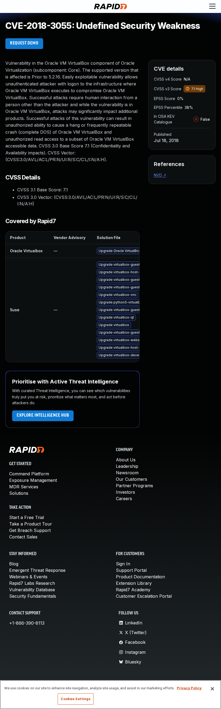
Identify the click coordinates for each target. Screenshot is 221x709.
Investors (125, 492)
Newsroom (127, 472)
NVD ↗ (160, 175)
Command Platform (29, 473)
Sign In (123, 563)
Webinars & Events (28, 576)
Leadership (127, 466)
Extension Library (134, 583)
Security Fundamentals (32, 596)
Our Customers (131, 479)
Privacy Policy (189, 688)
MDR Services (23, 486)
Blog (13, 563)
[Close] (212, 689)
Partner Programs (134, 485)
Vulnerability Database (32, 589)
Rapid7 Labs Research (32, 583)
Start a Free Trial (26, 517)
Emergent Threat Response (37, 570)
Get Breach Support (30, 530)
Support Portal (131, 570)
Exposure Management (33, 480)
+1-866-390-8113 (26, 623)
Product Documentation (140, 576)
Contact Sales (23, 536)
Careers (124, 498)
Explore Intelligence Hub (43, 415)
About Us (126, 459)
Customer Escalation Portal (144, 596)
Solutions (18, 493)
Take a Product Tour (30, 524)
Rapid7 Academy (133, 589)
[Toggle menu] (212, 6)
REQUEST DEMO (24, 43)
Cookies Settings (75, 699)
